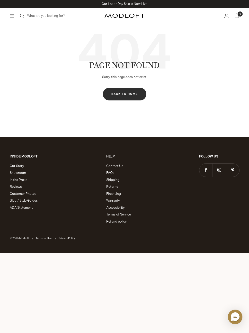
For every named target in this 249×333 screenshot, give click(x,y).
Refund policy (116, 221)
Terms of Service (118, 214)
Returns (112, 186)
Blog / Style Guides (24, 200)
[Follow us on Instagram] (219, 170)
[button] (235, 317)
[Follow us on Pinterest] (232, 170)
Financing (113, 194)
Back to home (124, 94)
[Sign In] (226, 16)
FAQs (110, 173)
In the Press (18, 180)
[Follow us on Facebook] (206, 170)
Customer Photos (23, 194)
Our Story (17, 166)
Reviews (16, 186)
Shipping (112, 180)
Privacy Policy (67, 238)
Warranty (113, 200)
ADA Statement (21, 207)
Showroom (18, 173)
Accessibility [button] (115, 207)
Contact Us (114, 166)
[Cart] (236, 15)
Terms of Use (44, 238)
